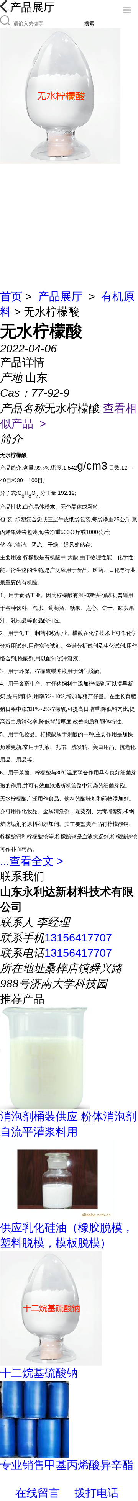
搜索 (89, 23)
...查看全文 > (31, 861)
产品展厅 (60, 296)
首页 (11, 296)
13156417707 (78, 937)
